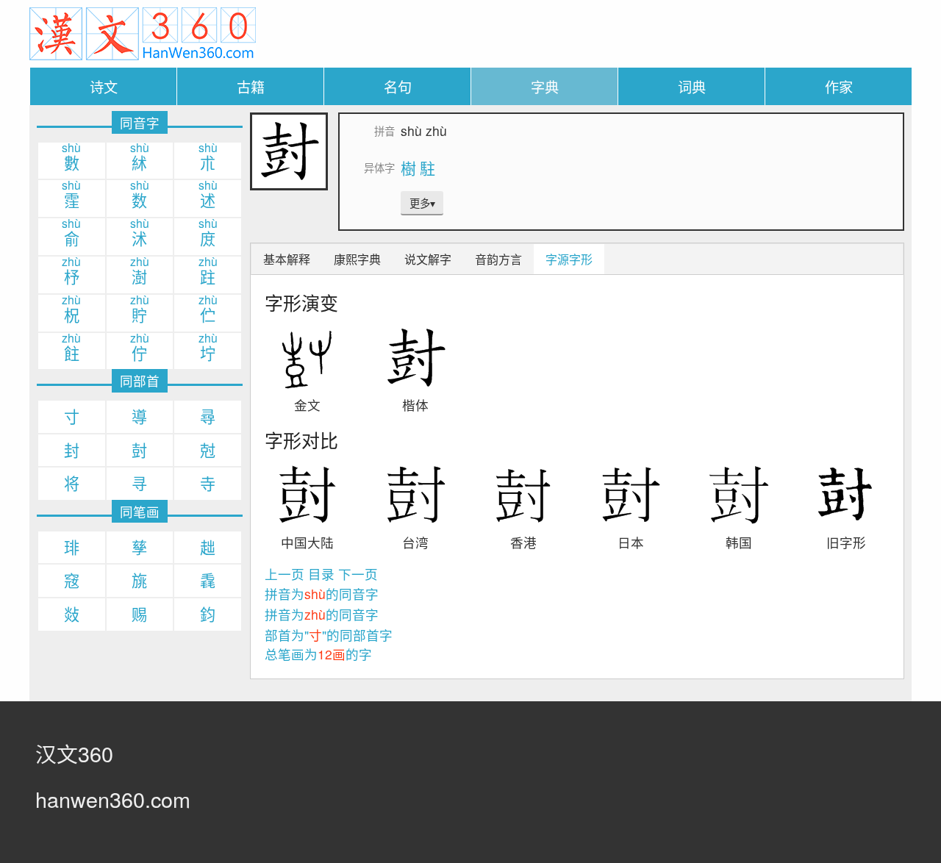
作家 (839, 86)
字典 (545, 86)
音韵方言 (498, 259)
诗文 (104, 86)
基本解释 (286, 259)
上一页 (284, 574)
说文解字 (427, 259)
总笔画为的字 (318, 654)
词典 (692, 86)
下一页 (358, 574)
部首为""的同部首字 (329, 635)
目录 (321, 574)
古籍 (251, 86)
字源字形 (569, 259)
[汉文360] (142, 32)
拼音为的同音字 (322, 593)
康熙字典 (357, 259)
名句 (398, 86)
